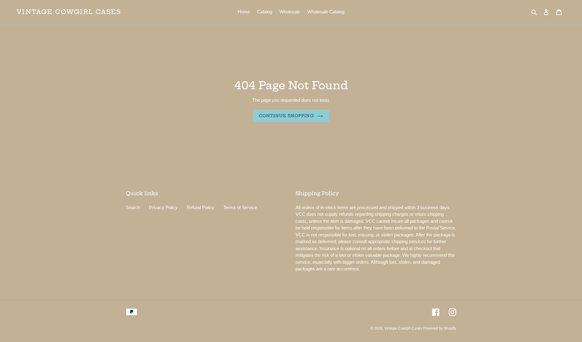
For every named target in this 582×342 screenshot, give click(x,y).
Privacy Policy (163, 207)
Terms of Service (240, 207)
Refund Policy (200, 207)
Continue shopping (286, 115)
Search (133, 207)
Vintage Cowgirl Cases (69, 11)
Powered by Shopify (439, 328)
